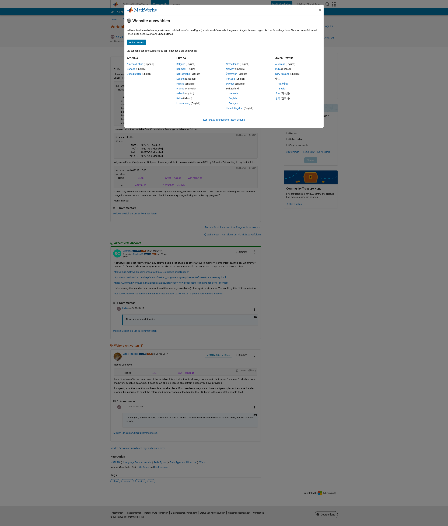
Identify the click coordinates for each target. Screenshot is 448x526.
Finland (180, 83)
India (278, 69)
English (233, 98)
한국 (277, 98)
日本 (277, 93)
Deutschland (183, 73)
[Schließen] (319, 10)
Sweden (230, 83)
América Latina (135, 64)
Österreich (231, 73)
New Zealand (282, 73)
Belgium (180, 64)
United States (134, 73)
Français (233, 103)
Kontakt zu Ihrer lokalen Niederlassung (224, 119)
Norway (230, 69)
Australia (280, 64)
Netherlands (232, 64)
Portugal (230, 78)
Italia (179, 98)
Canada (131, 69)
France (180, 88)
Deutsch (233, 93)
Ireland (180, 93)
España (180, 78)
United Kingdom (234, 108)
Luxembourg (183, 103)
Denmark (181, 69)
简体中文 (283, 83)
